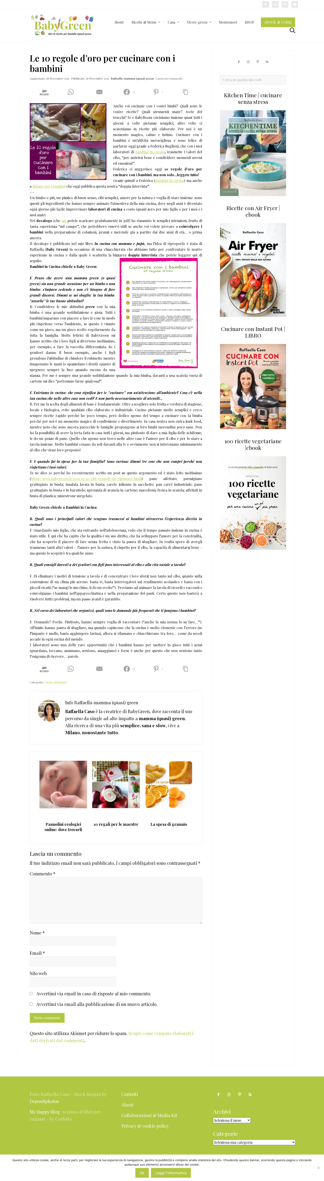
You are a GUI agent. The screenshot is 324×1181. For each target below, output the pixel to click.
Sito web (38, 973)
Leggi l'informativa (170, 1173)
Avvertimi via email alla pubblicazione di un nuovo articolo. (97, 1004)
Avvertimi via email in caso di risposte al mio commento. (93, 993)
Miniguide (60, 682)
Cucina (48, 682)
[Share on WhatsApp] (72, 91)
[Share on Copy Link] (187, 91)
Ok (142, 1173)
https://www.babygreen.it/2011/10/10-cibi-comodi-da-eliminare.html (86, 478)
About (127, 1105)
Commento (42, 873)
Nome (37, 933)
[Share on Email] (101, 91)
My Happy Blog (45, 1112)
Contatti (129, 1094)
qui (63, 220)
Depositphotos (44, 1101)
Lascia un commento (169, 78)
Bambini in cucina (150, 151)
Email (37, 953)
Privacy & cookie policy (145, 1126)
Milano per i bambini (48, 186)
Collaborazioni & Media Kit (149, 1115)
